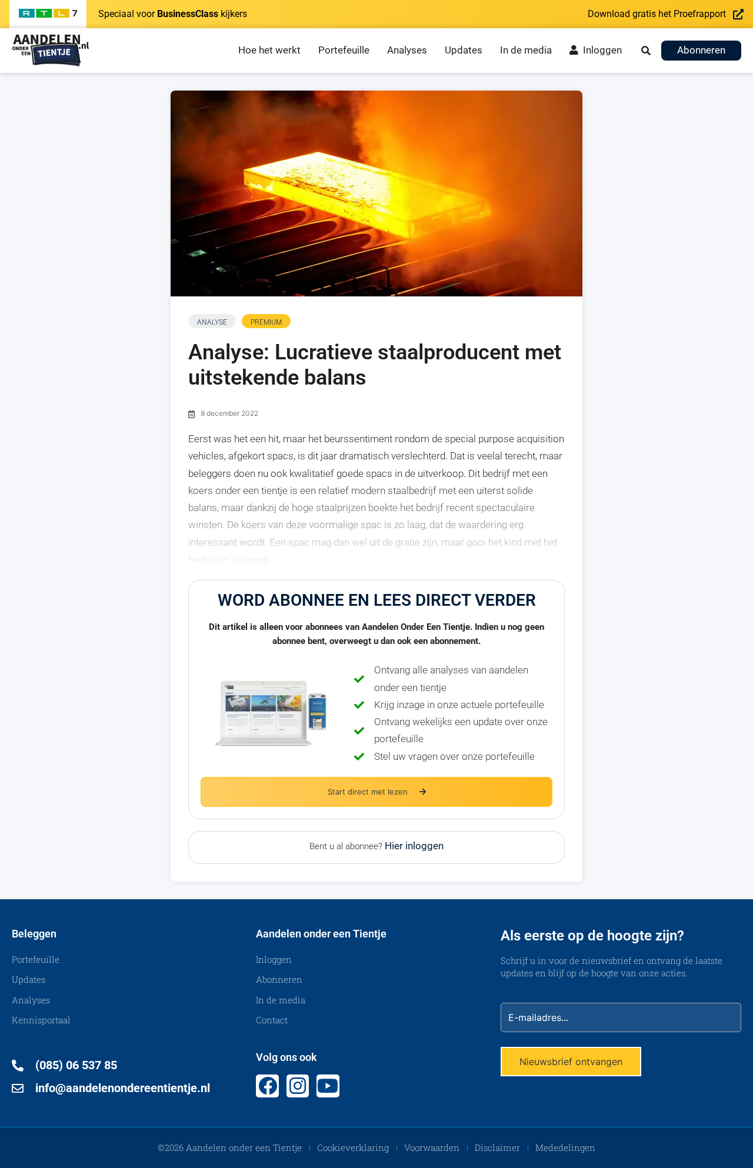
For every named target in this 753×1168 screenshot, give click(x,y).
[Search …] (646, 50)
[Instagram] (297, 1085)
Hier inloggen (414, 846)
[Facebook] (267, 1085)
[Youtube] (327, 1085)
